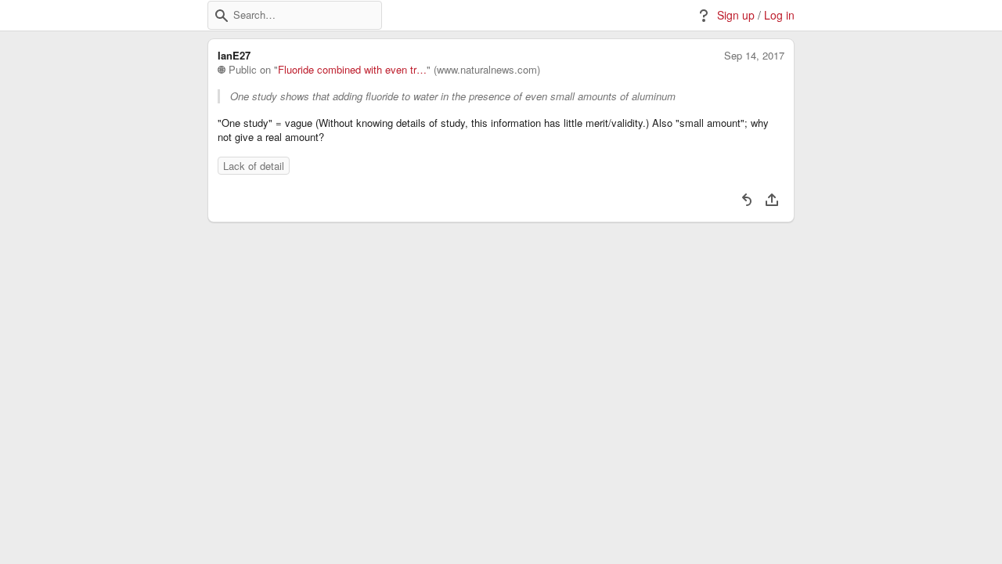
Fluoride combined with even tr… (352, 70)
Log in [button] (779, 15)
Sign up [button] (736, 15)
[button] (221, 16)
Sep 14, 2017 (754, 56)
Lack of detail (253, 166)
